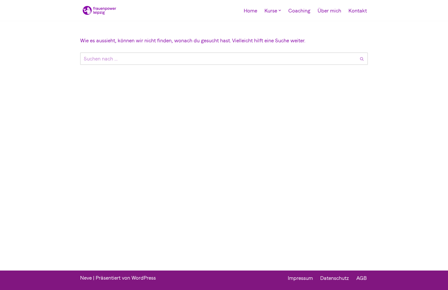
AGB (361, 278)
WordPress (143, 278)
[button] (279, 10)
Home (250, 11)
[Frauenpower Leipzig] (98, 10)
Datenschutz (334, 278)
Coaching (299, 11)
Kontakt (357, 11)
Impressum (300, 278)
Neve (86, 278)
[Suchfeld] (362, 58)
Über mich (329, 11)
